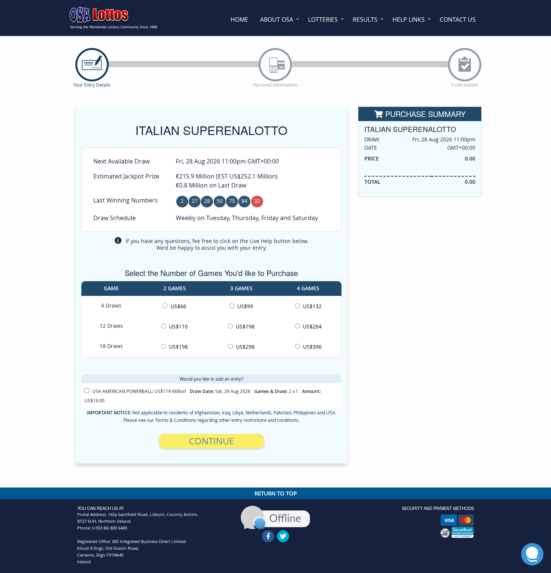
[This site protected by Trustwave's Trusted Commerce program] (462, 532)
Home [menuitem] (239, 19)
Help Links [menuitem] (408, 19)
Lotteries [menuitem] (323, 19)
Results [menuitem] (365, 19)
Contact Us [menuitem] (458, 19)
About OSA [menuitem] (276, 19)
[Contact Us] (275, 517)
